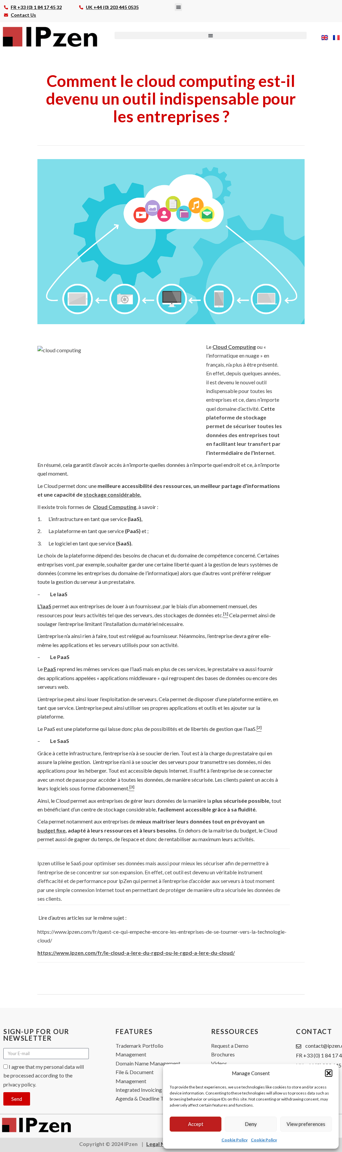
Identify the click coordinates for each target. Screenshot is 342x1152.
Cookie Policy (234, 1139)
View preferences (306, 1124)
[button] (328, 1073)
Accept (195, 1124)
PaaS (50, 669)
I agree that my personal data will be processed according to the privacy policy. (43, 1075)
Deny (251, 1124)
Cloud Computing (234, 347)
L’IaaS (44, 606)
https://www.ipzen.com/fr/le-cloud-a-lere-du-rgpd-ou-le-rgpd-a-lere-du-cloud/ (136, 952)
